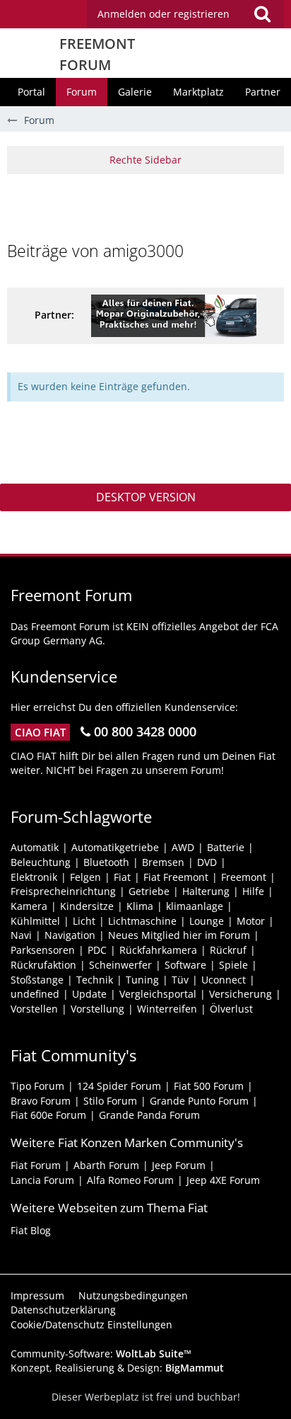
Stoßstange (37, 979)
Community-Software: (101, 1353)
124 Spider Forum (119, 1086)
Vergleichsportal (157, 994)
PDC (97, 950)
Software (185, 964)
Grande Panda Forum (149, 1115)
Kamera (29, 906)
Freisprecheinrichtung (63, 891)
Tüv (180, 979)
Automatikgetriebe (115, 847)
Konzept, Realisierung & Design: (117, 1367)
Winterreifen (167, 1008)
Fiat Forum (36, 1165)
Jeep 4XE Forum (223, 1180)
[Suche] (262, 14)
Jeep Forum (179, 1165)
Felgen (85, 877)
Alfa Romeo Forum (130, 1180)
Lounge (206, 921)
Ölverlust (231, 1008)
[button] (185, 14)
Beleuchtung (41, 862)
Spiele (233, 964)
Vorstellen (34, 1008)
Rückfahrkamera (158, 950)
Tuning (142, 979)
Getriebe (149, 891)
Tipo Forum (37, 1086)
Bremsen (163, 862)
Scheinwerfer (120, 964)
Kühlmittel (35, 921)
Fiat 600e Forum (48, 1115)
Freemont (243, 877)
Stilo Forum (110, 1100)
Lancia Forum (42, 1180)
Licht (84, 921)
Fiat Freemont (175, 877)
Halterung (206, 891)
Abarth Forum (106, 1165)
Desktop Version (146, 497)
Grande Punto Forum (199, 1100)
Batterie (225, 847)
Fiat (122, 877)
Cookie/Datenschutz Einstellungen (91, 1324)
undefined (35, 994)
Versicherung (240, 994)
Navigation (69, 935)
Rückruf (228, 950)
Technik (94, 979)
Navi (21, 935)
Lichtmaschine (142, 921)
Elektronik (34, 877)
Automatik (35, 847)
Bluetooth (106, 862)
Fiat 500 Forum (209, 1086)
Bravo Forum (41, 1100)
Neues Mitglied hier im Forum (179, 935)
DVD (207, 862)
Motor (251, 921)
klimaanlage (194, 906)
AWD (183, 847)
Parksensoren (43, 950)
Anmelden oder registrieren (163, 14)
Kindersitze (87, 906)
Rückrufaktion (43, 964)
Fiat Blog (31, 1230)
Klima (139, 906)
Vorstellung (97, 1008)
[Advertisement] (149, 206)
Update (89, 994)
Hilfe (253, 891)
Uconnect (223, 979)
